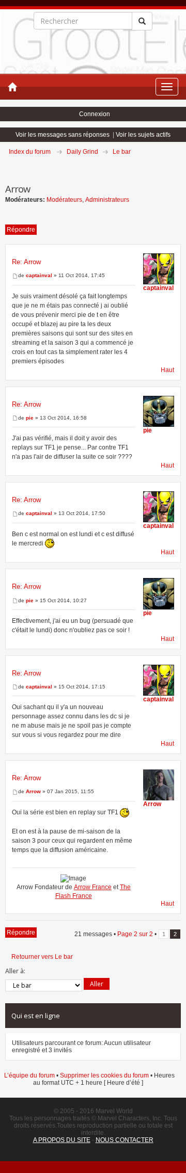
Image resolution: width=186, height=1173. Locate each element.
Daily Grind (82, 151)
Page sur (135, 934)
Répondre (21, 229)
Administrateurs (107, 199)
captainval (39, 275)
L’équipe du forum (29, 1075)
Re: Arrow (26, 262)
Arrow (33, 791)
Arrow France (93, 887)
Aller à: (15, 971)
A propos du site (61, 1140)
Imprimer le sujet (180, 166)
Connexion (94, 114)
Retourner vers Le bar (42, 956)
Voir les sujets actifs (143, 134)
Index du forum (30, 151)
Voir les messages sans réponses (63, 134)
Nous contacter (124, 1140)
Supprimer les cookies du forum (104, 1075)
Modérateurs (64, 199)
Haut (167, 370)
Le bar (122, 151)
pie (30, 418)
